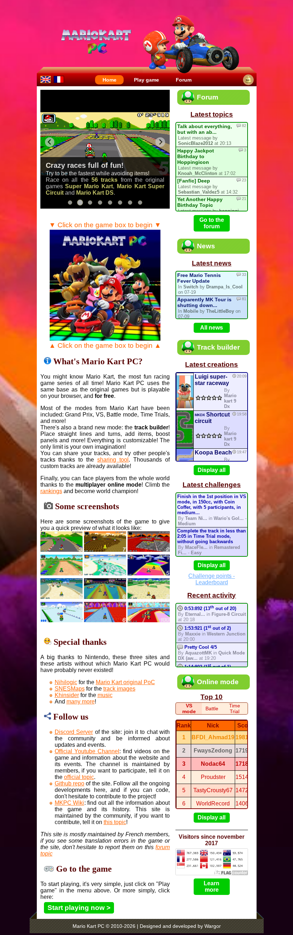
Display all (211, 470)
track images (119, 689)
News (206, 246)
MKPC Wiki (69, 803)
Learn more (211, 886)
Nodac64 (213, 764)
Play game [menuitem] (146, 80)
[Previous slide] (50, 142)
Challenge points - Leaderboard (211, 579)
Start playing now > (79, 907)
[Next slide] (160, 142)
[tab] (70, 202)
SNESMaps (70, 689)
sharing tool (113, 460)
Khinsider (67, 695)
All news (211, 328)
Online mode (218, 682)
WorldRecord (213, 803)
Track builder (218, 347)
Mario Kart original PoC (125, 682)
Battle (211, 708)
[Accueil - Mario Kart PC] (59, 79)
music (105, 695)
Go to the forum (211, 223)
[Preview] (185, 392)
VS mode (189, 708)
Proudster (213, 777)
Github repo (69, 783)
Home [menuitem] (109, 80)
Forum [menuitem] (184, 80)
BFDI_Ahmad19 (213, 737)
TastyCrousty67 (213, 790)
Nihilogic (66, 682)
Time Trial (234, 708)
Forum (207, 97)
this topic (115, 822)
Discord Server (74, 732)
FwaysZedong (213, 750)
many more (80, 701)
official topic (79, 777)
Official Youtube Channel (87, 751)
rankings (51, 491)
